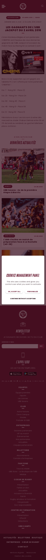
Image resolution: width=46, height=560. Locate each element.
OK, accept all (14, 291)
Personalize (32, 291)
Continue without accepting (23, 298)
